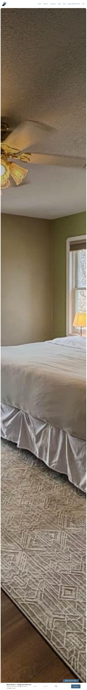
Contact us (53, 3)
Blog (64, 3)
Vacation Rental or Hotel (74, 3)
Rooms (46, 3)
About (59, 3)
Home (39, 3)
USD (83, 3)
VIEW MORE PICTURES (71, 680)
